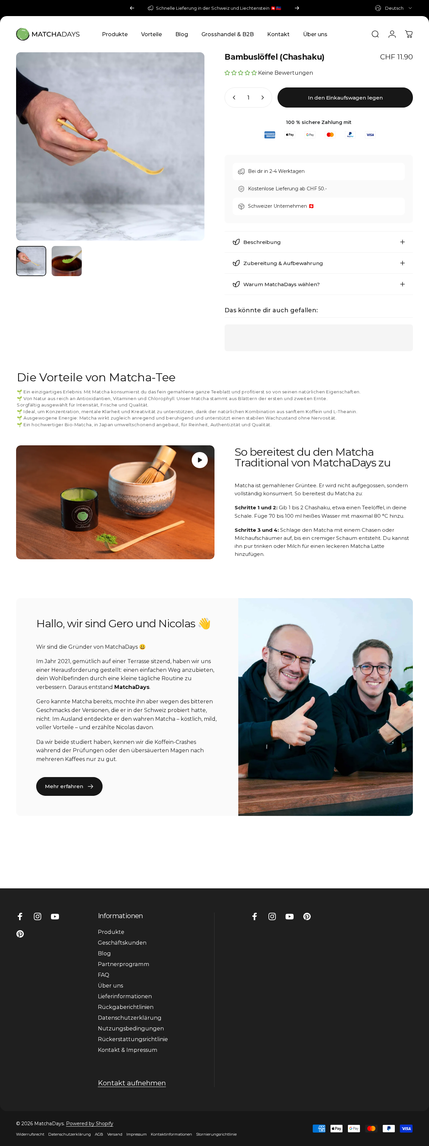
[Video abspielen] (115, 502)
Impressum (136, 1134)
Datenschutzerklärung (130, 1017)
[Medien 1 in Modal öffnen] (110, 146)
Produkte (111, 932)
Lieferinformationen (125, 996)
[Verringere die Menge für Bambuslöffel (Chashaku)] (232, 97)
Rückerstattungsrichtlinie (133, 1039)
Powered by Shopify (89, 1124)
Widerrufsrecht (30, 1134)
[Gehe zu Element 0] (31, 261)
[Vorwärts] (297, 8)
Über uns (110, 985)
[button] (200, 460)
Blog (104, 953)
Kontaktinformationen (171, 1134)
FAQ (103, 974)
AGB (99, 1134)
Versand (114, 1134)
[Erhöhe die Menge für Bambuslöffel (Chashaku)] (264, 97)
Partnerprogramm (123, 964)
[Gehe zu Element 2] (67, 261)
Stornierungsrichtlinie (216, 1134)
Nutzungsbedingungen (131, 1028)
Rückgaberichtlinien (126, 1007)
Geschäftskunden (122, 942)
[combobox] (394, 8)
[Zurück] (132, 8)
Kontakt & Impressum (128, 1049)
